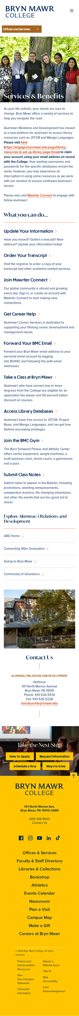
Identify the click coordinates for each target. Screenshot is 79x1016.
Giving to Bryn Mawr (18, 561)
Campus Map (39, 917)
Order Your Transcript (25, 255)
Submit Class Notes (22, 474)
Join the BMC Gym (21, 440)
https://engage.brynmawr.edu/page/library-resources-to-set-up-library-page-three (35, 149)
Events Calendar (39, 893)
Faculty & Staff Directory (40, 861)
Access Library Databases (28, 411)
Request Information (55, 756)
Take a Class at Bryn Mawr (28, 377)
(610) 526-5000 (39, 819)
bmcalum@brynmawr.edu (39, 703)
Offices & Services (40, 853)
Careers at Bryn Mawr (39, 933)
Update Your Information (28, 231)
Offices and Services (16, 29)
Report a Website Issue (51, 963)
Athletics (39, 885)
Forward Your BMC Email (28, 343)
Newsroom (39, 901)
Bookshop (39, 877)
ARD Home (12, 536)
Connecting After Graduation (24, 548)
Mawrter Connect (39, 195)
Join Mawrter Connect (25, 279)
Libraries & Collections (39, 869)
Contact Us (39, 823)
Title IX (47, 971)
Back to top (74, 775)
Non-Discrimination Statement (25, 979)
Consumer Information (24, 991)
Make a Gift (39, 925)
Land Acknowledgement (54, 989)
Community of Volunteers (22, 574)
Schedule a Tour (24, 766)
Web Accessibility (50, 979)
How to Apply (20, 756)
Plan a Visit (39, 909)
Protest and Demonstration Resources (26, 965)
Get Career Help (20, 313)
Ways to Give (56, 766)
